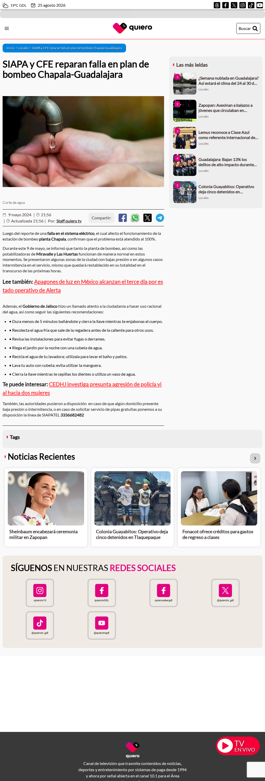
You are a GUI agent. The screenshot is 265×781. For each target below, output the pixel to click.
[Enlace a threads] (217, 5)
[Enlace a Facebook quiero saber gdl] (163, 593)
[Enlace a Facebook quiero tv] (101, 593)
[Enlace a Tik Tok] (251, 5)
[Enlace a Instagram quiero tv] (40, 593)
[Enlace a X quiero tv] (225, 593)
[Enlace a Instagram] (242, 5)
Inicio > (12, 48)
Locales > (25, 48)
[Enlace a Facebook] (225, 5)
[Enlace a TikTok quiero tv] (40, 625)
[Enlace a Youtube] (259, 5)
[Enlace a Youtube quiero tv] (101, 625)
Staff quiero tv (69, 220)
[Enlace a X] (234, 5)
